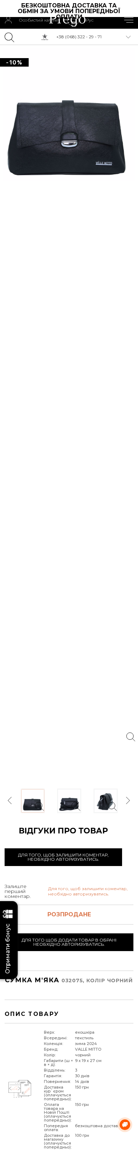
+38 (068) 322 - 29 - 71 (79, 36)
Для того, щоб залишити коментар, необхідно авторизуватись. (63, 857)
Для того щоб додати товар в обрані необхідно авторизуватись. (69, 942)
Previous (10, 800)
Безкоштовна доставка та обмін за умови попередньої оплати (70, 11)
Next (127, 800)
